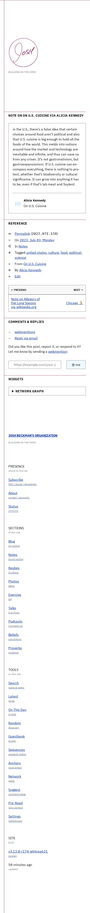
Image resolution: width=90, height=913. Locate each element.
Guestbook (16, 736)
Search (13, 683)
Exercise (14, 595)
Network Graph (29, 391)
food (64, 252)
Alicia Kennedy (30, 270)
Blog (11, 541)
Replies (13, 568)
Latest (13, 696)
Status (13, 506)
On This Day (17, 710)
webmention (57, 351)
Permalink (22, 233)
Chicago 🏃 (74, 303)
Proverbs (15, 648)
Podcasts (15, 621)
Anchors (14, 763)
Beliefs (13, 635)
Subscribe (15, 480)
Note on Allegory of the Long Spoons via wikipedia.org (25, 303)
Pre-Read (15, 803)
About (12, 493)
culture (53, 252)
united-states (36, 252)
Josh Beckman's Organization (32, 435)
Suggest (14, 790)
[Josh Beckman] (23, 53)
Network (14, 776)
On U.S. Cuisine (34, 264)
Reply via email (26, 338)
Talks (12, 608)
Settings (14, 816)
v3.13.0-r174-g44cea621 (28, 851)
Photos (13, 581)
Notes (23, 246)
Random (14, 723)
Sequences (16, 750)
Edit (18, 276)
